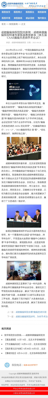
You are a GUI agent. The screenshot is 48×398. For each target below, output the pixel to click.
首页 (4, 24)
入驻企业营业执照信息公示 (24, 393)
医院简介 (18, 12)
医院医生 (30, 12)
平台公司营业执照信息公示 (24, 389)
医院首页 (6, 12)
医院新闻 (42, 12)
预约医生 (42, 18)
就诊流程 (30, 18)
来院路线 (18, 18)
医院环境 (6, 18)
